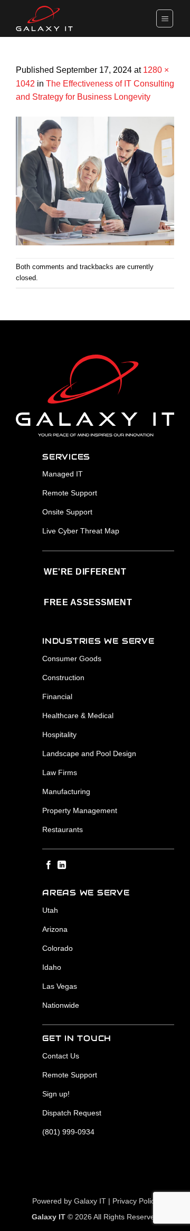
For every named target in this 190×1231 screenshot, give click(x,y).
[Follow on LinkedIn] (62, 865)
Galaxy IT (90, 1201)
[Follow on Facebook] (48, 865)
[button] (164, 18)
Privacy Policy (135, 1201)
